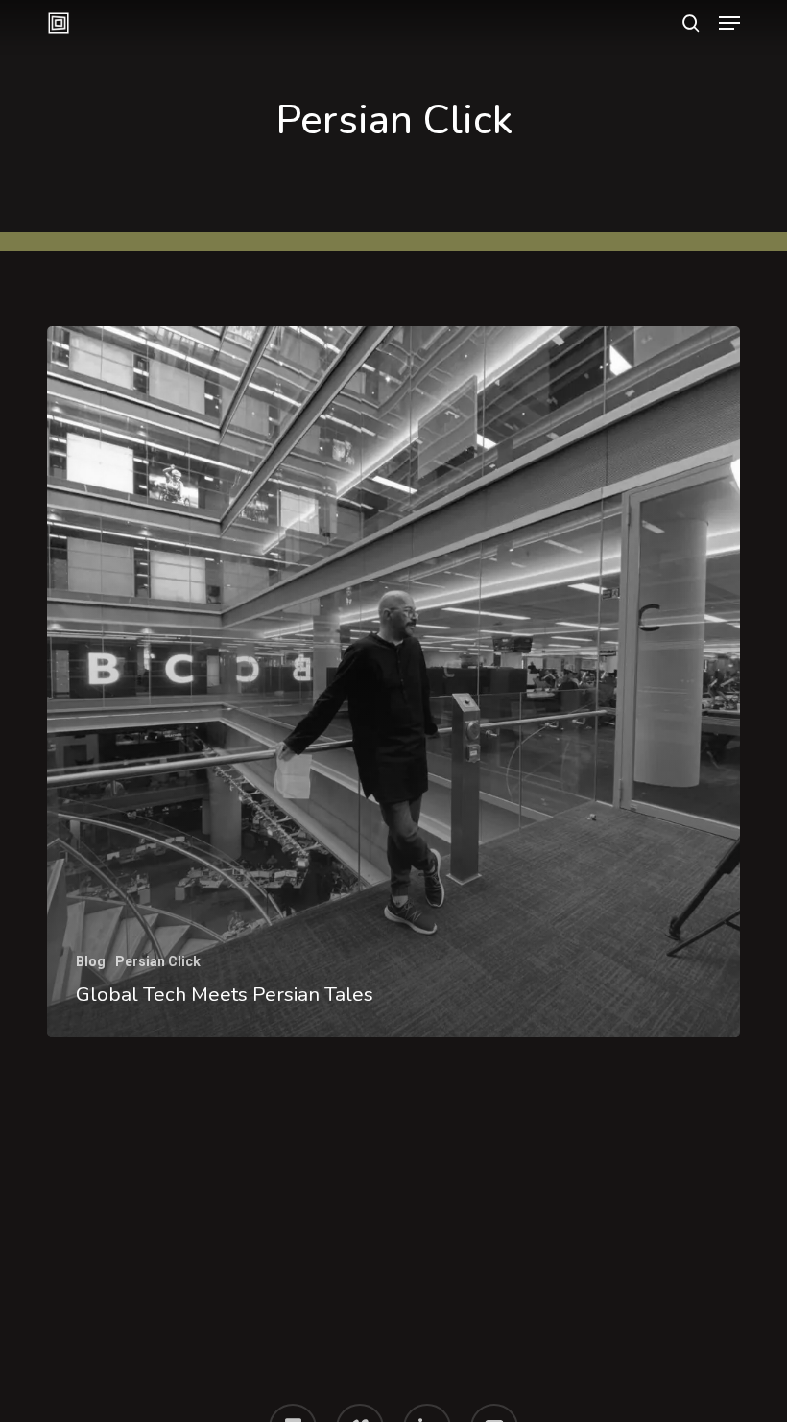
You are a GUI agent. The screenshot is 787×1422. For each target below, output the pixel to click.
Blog (91, 961)
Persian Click (158, 961)
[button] (729, 23)
